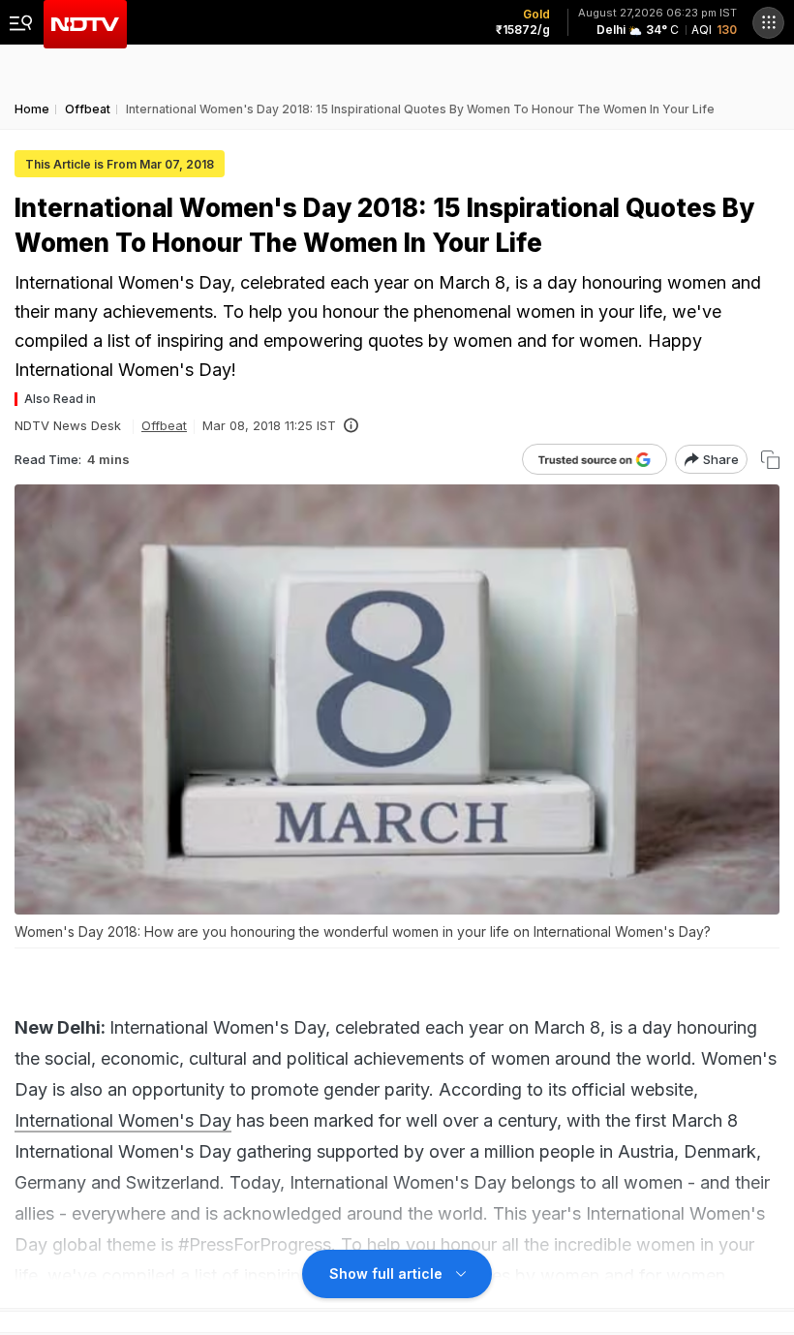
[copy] (770, 459)
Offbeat (164, 425)
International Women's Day (123, 1120)
